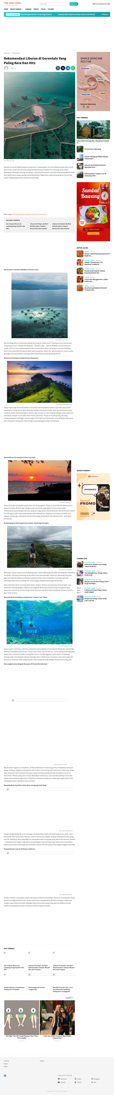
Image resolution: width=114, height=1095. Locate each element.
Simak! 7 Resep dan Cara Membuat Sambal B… (93, 263)
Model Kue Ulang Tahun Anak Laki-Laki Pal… (95, 600)
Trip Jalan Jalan (12, 2)
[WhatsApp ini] (73, 68)
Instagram (97, 1079)
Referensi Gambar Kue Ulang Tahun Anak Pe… (95, 565)
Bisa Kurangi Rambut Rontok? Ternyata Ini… (95, 289)
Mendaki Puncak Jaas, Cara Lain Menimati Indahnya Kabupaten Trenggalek (63, 989)
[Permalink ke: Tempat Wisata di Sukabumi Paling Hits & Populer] (15, 979)
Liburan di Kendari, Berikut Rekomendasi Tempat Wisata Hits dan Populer (61, 226)
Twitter (79, 1079)
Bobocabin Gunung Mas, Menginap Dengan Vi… (93, 142)
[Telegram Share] (68, 68)
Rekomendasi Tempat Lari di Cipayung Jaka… (95, 175)
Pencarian (74, 4)
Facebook (63, 1079)
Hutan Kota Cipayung (92, 149)
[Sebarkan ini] (58, 68)
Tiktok (79, 1082)
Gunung (6, 1061)
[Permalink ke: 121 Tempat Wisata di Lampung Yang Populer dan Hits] (15, 958)
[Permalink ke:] (6, 68)
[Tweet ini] (63, 68)
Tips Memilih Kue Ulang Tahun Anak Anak (95, 574)
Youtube (62, 1082)
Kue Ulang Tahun (89, 562)
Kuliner (87, 260)
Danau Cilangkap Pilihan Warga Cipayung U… (96, 158)
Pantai (6, 1064)
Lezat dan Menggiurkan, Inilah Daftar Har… (96, 280)
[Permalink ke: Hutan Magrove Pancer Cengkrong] (39, 979)
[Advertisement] (57, 34)
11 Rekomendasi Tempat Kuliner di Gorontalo (29, 214)
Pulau (5, 1066)
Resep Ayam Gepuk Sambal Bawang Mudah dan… (94, 272)
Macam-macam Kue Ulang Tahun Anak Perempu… (96, 583)
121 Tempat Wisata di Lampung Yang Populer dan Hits (15, 226)
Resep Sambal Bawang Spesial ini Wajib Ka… (97, 255)
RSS (95, 1082)
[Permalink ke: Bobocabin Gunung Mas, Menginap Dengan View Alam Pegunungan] (93, 129)
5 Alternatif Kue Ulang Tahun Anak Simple (88, 14)
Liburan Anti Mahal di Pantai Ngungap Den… (95, 166)
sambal (86, 252)
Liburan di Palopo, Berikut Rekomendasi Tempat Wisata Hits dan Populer (39, 226)
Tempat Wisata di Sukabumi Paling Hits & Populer (14, 988)
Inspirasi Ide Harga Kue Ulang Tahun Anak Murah (46, 14)
